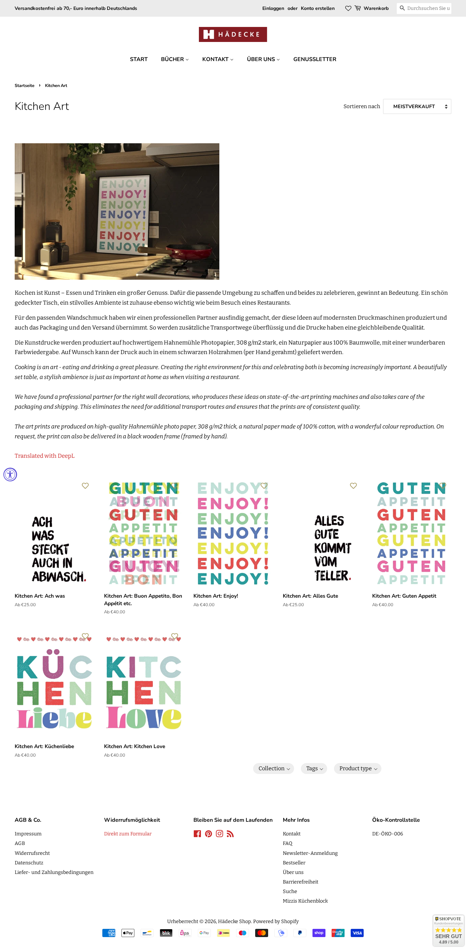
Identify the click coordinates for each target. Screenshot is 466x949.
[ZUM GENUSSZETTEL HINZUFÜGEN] (85, 485)
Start (139, 59)
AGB (20, 843)
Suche (290, 891)
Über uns (261, 59)
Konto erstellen (318, 8)
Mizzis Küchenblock (305, 901)
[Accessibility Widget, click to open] (10, 474)
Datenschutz (29, 863)
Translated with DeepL (44, 455)
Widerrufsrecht (32, 853)
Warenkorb (376, 8)
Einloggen (273, 8)
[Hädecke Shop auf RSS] (230, 835)
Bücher (173, 59)
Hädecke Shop (234, 921)
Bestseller (294, 863)
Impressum (28, 834)
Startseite (24, 86)
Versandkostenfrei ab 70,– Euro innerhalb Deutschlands (76, 8)
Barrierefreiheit (300, 882)
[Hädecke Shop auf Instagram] (219, 835)
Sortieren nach (362, 106)
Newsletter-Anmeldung (310, 853)
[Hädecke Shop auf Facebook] (197, 835)
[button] (273, 768)
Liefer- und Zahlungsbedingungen (54, 872)
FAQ (287, 843)
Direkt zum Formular (127, 834)
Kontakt (216, 59)
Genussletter (314, 59)
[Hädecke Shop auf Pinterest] (208, 835)
